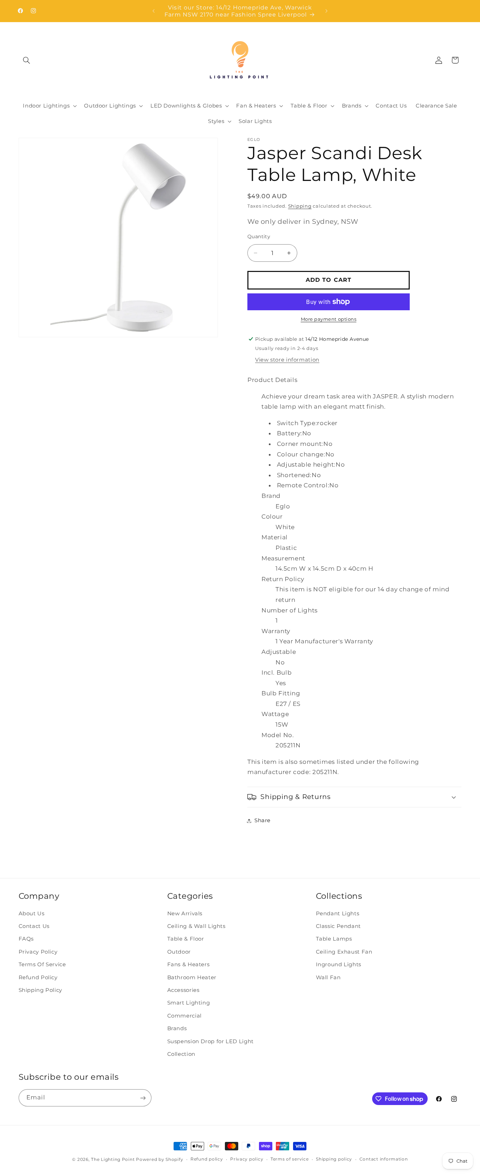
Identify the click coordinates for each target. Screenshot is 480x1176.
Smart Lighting (188, 1003)
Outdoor (179, 952)
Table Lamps (334, 939)
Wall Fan (328, 977)
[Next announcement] (326, 11)
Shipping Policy (40, 990)
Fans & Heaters (188, 965)
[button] (27, 60)
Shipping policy (334, 1159)
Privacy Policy (38, 952)
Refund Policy (38, 977)
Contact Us (34, 926)
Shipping (300, 206)
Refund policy (206, 1159)
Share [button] (262, 820)
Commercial (184, 1016)
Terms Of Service (42, 965)
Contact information (383, 1159)
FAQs (26, 939)
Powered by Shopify (159, 1159)
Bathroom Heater (191, 977)
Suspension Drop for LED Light (210, 1041)
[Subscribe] (143, 1097)
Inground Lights (338, 965)
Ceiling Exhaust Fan (344, 952)
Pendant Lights (337, 913)
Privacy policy (246, 1159)
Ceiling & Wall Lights (196, 926)
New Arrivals (185, 913)
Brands (177, 1029)
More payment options (329, 319)
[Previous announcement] (153, 11)
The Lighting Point (113, 1159)
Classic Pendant (338, 926)
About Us (32, 913)
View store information (287, 360)
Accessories (183, 990)
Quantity (258, 236)
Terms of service (290, 1159)
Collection (181, 1054)
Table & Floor (185, 939)
